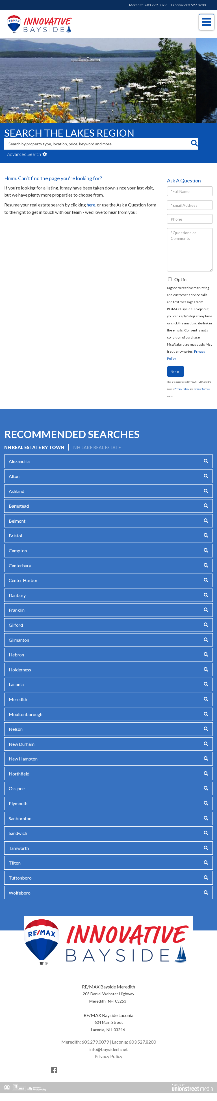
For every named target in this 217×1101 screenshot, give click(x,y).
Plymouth (18, 803)
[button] (194, 144)
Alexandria (19, 461)
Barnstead (19, 506)
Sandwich (18, 833)
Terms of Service (202, 388)
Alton (14, 476)
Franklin (17, 610)
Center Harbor (23, 580)
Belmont (17, 520)
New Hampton (23, 758)
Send (176, 371)
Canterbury (20, 565)
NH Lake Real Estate (97, 447)
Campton (18, 550)
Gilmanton (19, 640)
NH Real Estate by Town (34, 447)
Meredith (18, 699)
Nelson (16, 729)
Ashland (16, 491)
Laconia (16, 684)
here (91, 204)
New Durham (21, 744)
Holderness (20, 669)
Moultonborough (25, 714)
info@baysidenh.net (108, 1049)
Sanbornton (20, 818)
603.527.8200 (195, 5)
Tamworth (19, 848)
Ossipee (17, 788)
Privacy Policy (181, 388)
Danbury (17, 595)
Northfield (19, 773)
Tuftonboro (20, 877)
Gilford (16, 625)
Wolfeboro (20, 892)
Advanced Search (24, 154)
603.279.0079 (155, 5)
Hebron (16, 654)
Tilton (15, 862)
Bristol (15, 535)
